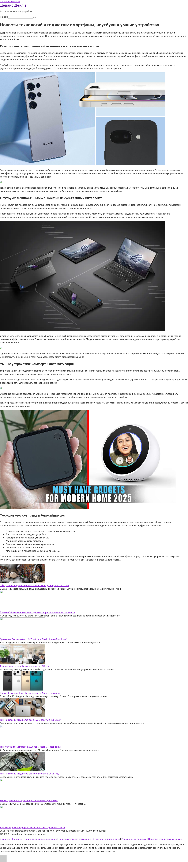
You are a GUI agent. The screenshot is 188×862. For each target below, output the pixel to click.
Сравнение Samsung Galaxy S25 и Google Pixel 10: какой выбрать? (33, 639)
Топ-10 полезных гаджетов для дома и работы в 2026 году (30, 720)
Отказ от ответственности (106, 839)
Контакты (17, 839)
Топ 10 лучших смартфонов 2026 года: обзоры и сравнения (30, 747)
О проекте (5, 839)
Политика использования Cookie (165, 839)
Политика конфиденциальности (40, 839)
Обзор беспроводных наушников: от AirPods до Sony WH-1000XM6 (34, 585)
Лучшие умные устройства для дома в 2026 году (25, 666)
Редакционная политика (133, 839)
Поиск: (3, 17)
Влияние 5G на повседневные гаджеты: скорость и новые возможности (37, 612)
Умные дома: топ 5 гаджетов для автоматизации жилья (29, 800)
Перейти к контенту (10, 1)
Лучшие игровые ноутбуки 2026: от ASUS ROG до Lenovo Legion (32, 827)
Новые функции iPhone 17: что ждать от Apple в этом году (30, 693)
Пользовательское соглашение (75, 839)
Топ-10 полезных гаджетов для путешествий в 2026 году (29, 773)
